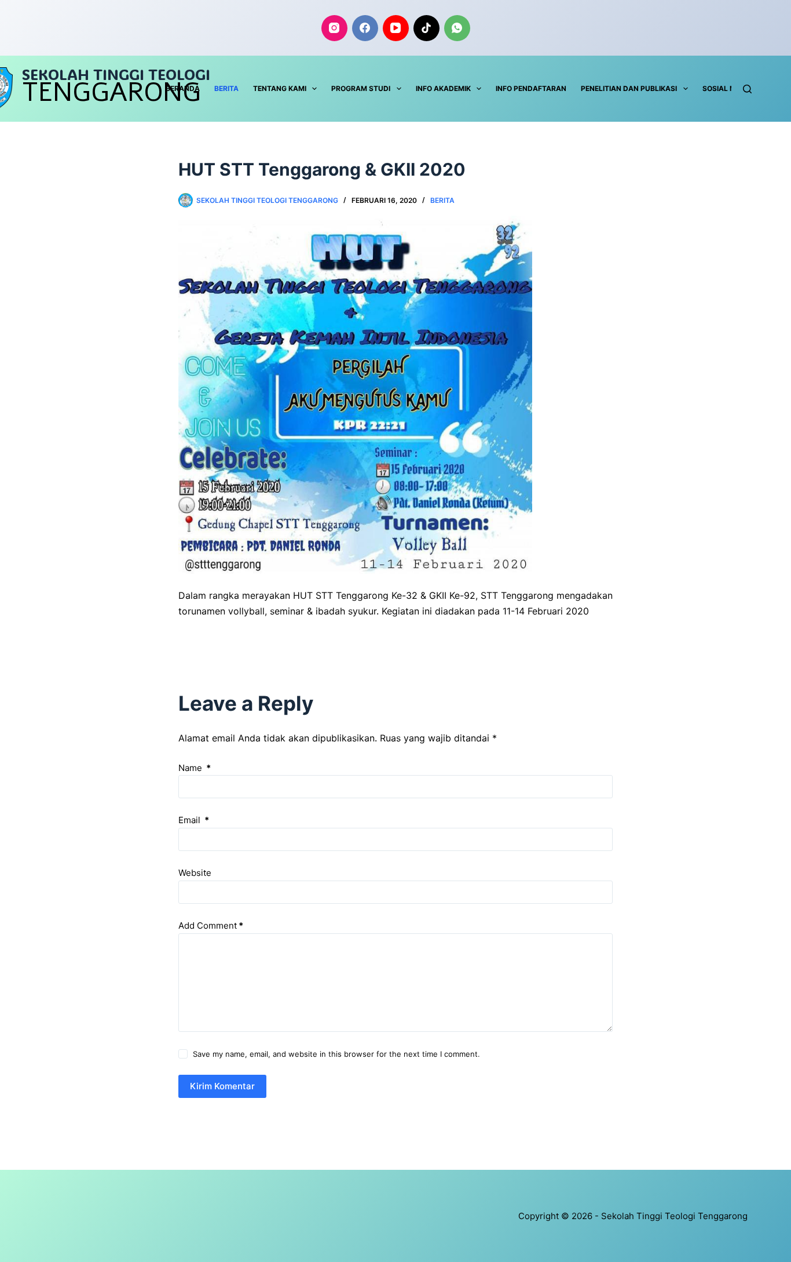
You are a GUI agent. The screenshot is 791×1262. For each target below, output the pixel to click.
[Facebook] (365, 28)
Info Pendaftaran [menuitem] (531, 88)
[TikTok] (426, 28)
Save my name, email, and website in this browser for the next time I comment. (336, 1054)
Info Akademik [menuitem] (443, 88)
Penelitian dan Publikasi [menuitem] (629, 88)
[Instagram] (334, 28)
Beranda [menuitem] (183, 88)
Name (194, 767)
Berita (442, 200)
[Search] (747, 89)
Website (194, 872)
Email (193, 819)
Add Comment (210, 925)
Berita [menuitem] (226, 88)
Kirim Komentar (222, 1086)
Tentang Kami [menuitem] (279, 88)
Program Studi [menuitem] (360, 88)
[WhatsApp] (457, 28)
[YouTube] (396, 28)
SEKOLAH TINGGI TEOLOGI (116, 74)
